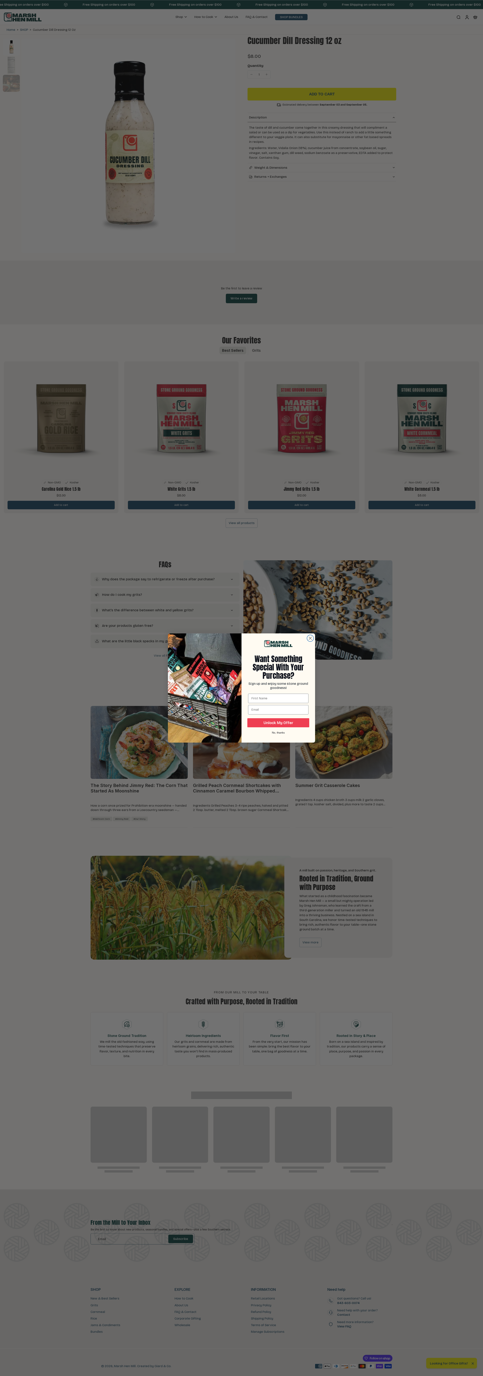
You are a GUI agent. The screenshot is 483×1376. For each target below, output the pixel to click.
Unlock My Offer (278, 722)
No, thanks (278, 732)
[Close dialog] (310, 638)
